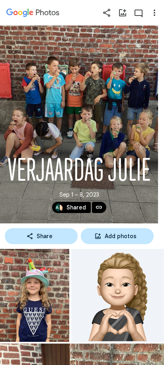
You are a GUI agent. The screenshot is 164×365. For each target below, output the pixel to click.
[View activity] (138, 13)
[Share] (107, 13)
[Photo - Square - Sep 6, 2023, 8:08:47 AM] (117, 295)
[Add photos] (123, 13)
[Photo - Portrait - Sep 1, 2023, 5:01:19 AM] (34, 295)
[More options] (154, 13)
